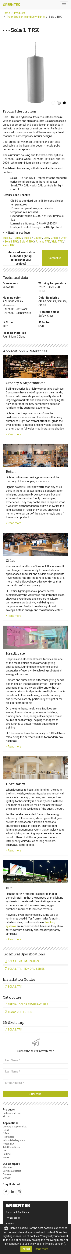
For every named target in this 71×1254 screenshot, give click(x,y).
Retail (6, 1130)
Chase (55, 237)
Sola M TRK (27, 241)
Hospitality (8, 1143)
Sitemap (10, 1223)
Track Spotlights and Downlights (25, 16)
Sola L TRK (14, 986)
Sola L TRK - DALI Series (23, 961)
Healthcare (8, 1137)
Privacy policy (13, 1218)
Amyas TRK (43, 241)
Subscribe (35, 1093)
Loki (46, 237)
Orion (64, 237)
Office (6, 1133)
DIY (4, 1150)
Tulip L (27, 237)
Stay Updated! (11, 1184)
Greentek (11, 5)
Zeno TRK (9, 245)
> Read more (13, 434)
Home (6, 12)
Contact (7, 1177)
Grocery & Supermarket (15, 1126)
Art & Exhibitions (11, 1147)
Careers (7, 1174)
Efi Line (6, 1116)
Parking (7, 1154)
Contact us (54, 257)
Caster (38, 237)
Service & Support (12, 1171)
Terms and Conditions (17, 1212)
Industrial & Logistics (14, 1140)
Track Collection (19, 1011)
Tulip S (7, 237)
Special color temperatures (27, 1004)
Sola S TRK (11, 241)
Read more (41, 1248)
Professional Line (12, 1113)
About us (7, 1167)
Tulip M (17, 237)
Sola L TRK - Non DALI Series (26, 968)
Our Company (11, 1163)
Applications (11, 1123)
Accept (26, 1249)
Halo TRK (57, 241)
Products (19, 12)
